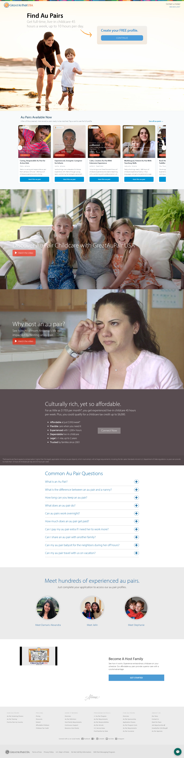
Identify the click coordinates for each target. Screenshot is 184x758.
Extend (38, 722)
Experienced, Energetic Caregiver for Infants (68, 161)
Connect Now (109, 430)
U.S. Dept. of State (62, 752)
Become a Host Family (72, 728)
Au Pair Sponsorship (129, 719)
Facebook (87, 739)
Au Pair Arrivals (99, 725)
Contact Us (155, 719)
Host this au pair (34, 179)
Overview (68, 716)
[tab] (92, 482)
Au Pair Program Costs (130, 725)
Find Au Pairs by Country (15, 722)
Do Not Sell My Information (81, 752)
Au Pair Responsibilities (101, 722)
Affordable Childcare (42, 725)
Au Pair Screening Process (15, 716)
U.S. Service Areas (99, 728)
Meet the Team (156, 722)
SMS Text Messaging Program (104, 752)
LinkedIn (101, 739)
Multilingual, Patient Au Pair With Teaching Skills (138, 161)
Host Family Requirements (73, 722)
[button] (92, 482)
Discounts (39, 719)
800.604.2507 (174, 6)
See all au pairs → (156, 121)
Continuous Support (71, 725)
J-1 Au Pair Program (100, 716)
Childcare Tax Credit (42, 728)
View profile (34, 154)
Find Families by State (101, 731)
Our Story (155, 716)
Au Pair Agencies (157, 731)
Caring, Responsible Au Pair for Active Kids (32, 161)
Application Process (129, 722)
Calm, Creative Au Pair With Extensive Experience (100, 161)
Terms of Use (37, 752)
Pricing (38, 716)
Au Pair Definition (70, 719)
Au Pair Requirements (101, 719)
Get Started (136, 677)
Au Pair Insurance (128, 731)
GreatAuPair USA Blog (159, 728)
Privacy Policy (49, 752)
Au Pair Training (12, 719)
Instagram (121, 739)
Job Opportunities (158, 725)
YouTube (111, 739)
